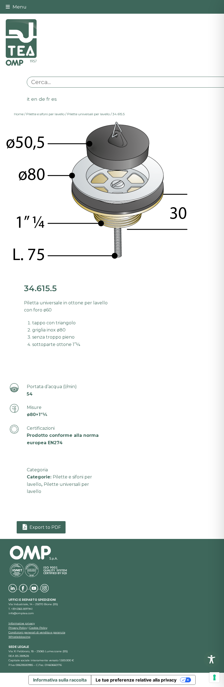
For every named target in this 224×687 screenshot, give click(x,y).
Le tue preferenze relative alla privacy (136, 680)
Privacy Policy (17, 628)
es (54, 99)
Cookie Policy (38, 628)
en (34, 99)
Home (18, 114)
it (28, 99)
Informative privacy (21, 623)
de (42, 99)
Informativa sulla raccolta (60, 680)
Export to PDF (44, 527)
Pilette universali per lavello (88, 114)
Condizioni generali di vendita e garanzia (36, 632)
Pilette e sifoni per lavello (45, 114)
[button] (16, 7)
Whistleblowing (19, 637)
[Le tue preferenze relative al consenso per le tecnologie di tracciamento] (214, 677)
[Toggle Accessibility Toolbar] (211, 659)
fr (48, 99)
